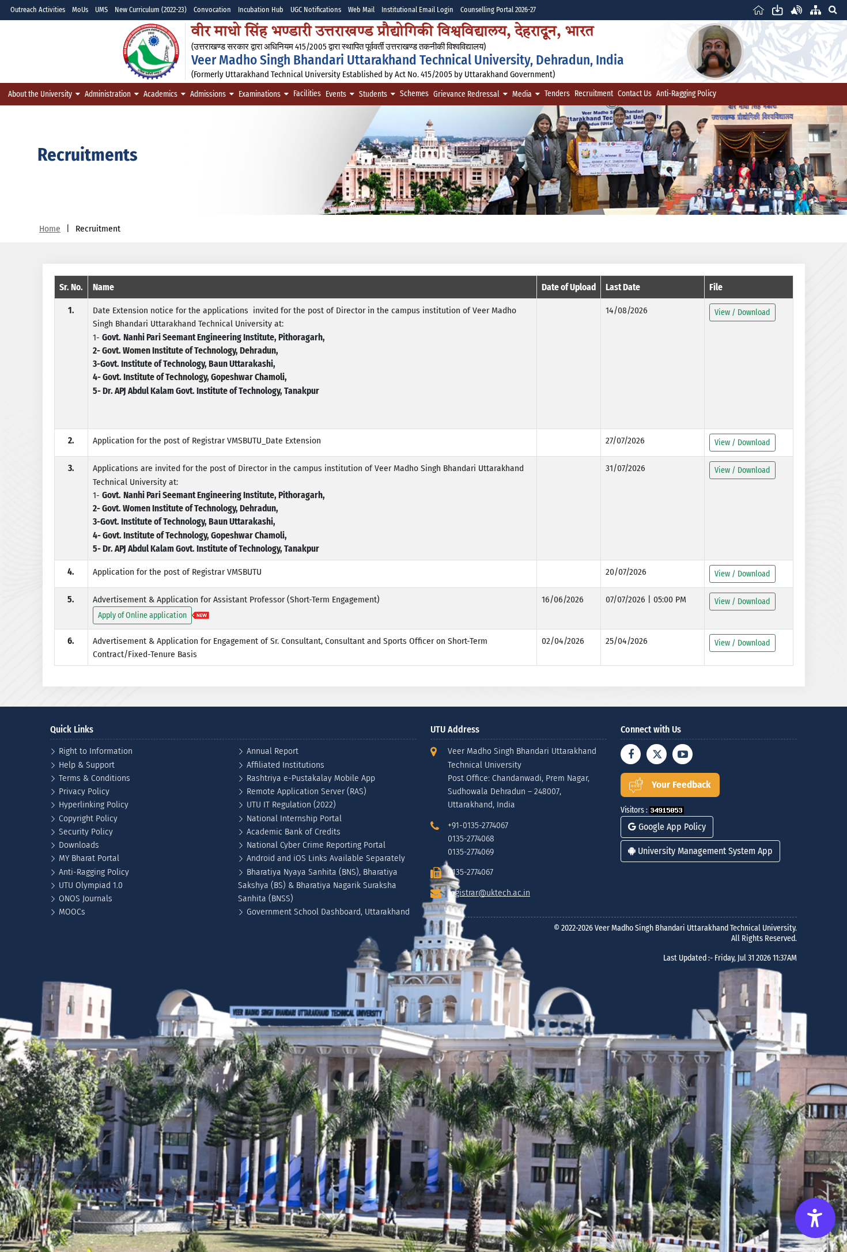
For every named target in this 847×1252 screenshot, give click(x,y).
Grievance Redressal (466, 94)
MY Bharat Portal (89, 857)
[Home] (759, 9)
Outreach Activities (37, 9)
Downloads (79, 844)
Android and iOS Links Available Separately (326, 857)
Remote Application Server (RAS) (306, 791)
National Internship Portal (294, 818)
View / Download (742, 312)
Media (522, 94)
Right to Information (96, 750)
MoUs (80, 9)
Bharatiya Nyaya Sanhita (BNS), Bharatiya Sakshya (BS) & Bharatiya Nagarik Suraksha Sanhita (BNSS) (318, 885)
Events (336, 94)
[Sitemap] (816, 9)
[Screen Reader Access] (797, 9)
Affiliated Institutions (285, 764)
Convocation (212, 9)
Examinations (260, 94)
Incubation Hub (260, 9)
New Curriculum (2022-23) (151, 9)
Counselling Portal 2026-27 (498, 9)
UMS (101, 9)
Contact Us (635, 93)
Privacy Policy (84, 791)
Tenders (557, 93)
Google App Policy (671, 826)
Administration (108, 94)
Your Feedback (681, 785)
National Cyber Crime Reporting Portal (316, 844)
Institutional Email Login (417, 9)
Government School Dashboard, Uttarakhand (328, 911)
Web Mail (361, 9)
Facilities (307, 93)
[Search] (833, 9)
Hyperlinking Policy (93, 804)
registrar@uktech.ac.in (489, 892)
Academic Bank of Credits (294, 831)
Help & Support (87, 764)
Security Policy (86, 831)
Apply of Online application (142, 615)
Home (49, 228)
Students (373, 94)
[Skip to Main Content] (778, 9)
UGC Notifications (315, 9)
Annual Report (272, 750)
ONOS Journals (85, 898)
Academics (160, 94)
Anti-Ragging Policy (686, 93)
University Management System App (704, 850)
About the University (40, 94)
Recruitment (593, 93)
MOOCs (72, 911)
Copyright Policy (88, 818)
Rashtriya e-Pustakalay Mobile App (311, 777)
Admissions (208, 94)
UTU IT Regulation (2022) (291, 804)
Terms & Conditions (94, 777)
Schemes (414, 93)
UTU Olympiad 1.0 (91, 884)
